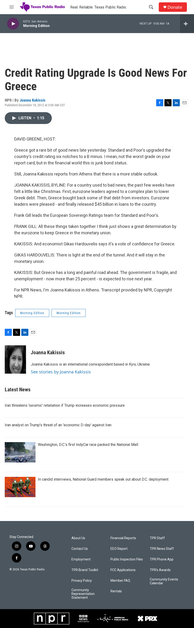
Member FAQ (120, 580)
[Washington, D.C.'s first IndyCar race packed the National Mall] (20, 452)
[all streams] (187, 23)
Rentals (116, 591)
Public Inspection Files (126, 559)
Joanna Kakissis (32, 100)
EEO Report (119, 549)
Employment (81, 559)
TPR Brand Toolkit (84, 570)
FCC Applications (123, 570)
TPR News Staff (162, 549)
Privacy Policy (81, 580)
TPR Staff (157, 538)
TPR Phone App (161, 559)
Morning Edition (32, 313)
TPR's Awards (160, 570)
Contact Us (79, 549)
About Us (78, 538)
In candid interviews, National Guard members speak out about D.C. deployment (103, 479)
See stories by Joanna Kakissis (61, 372)
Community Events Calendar (164, 581)
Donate (175, 7)
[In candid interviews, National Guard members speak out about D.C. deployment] (20, 487)
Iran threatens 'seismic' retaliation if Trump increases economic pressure (65, 405)
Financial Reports (123, 538)
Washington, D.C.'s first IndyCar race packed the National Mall (88, 444)
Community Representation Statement (83, 593)
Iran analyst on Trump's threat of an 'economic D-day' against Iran (58, 425)
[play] (13, 23)
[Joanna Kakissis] (15, 359)
